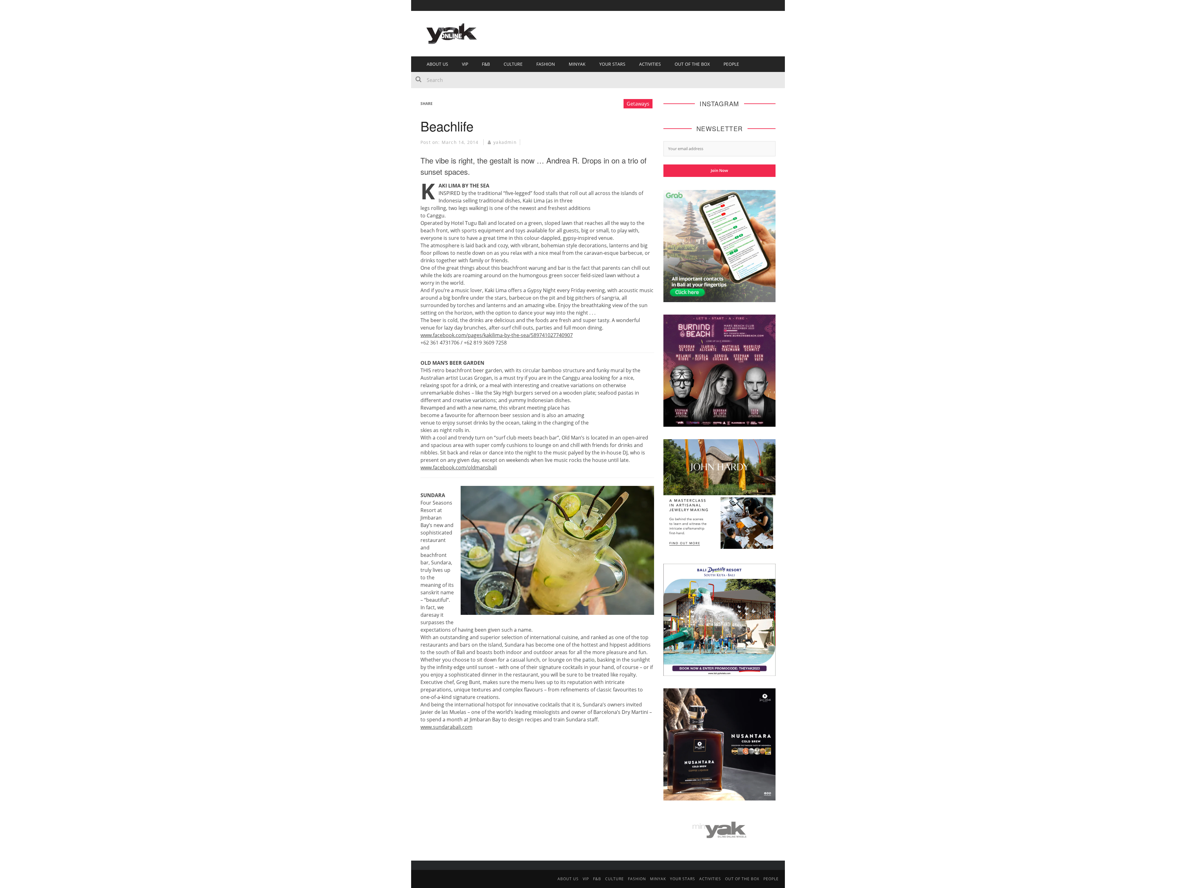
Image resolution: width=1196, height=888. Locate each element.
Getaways (638, 103)
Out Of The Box (692, 64)
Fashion (545, 64)
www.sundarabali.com (446, 727)
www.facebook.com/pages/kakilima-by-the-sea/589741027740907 (496, 335)
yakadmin (505, 142)
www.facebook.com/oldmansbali (458, 467)
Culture (513, 64)
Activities (650, 64)
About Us (437, 64)
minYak (577, 64)
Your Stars (612, 64)
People (731, 64)
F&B (486, 64)
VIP (465, 64)
